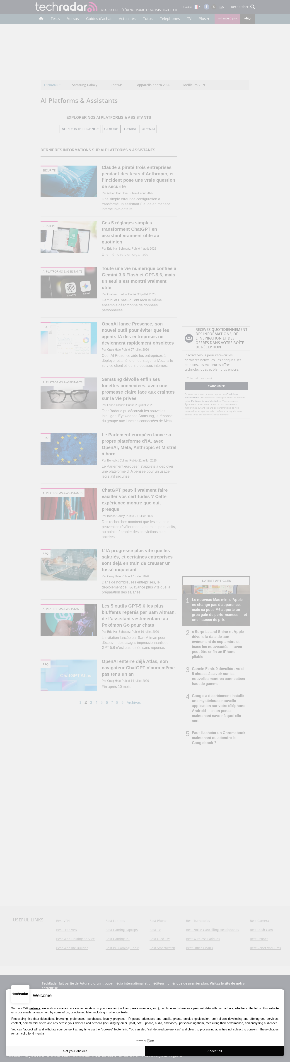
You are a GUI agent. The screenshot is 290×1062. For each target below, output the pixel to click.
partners (34, 1008)
